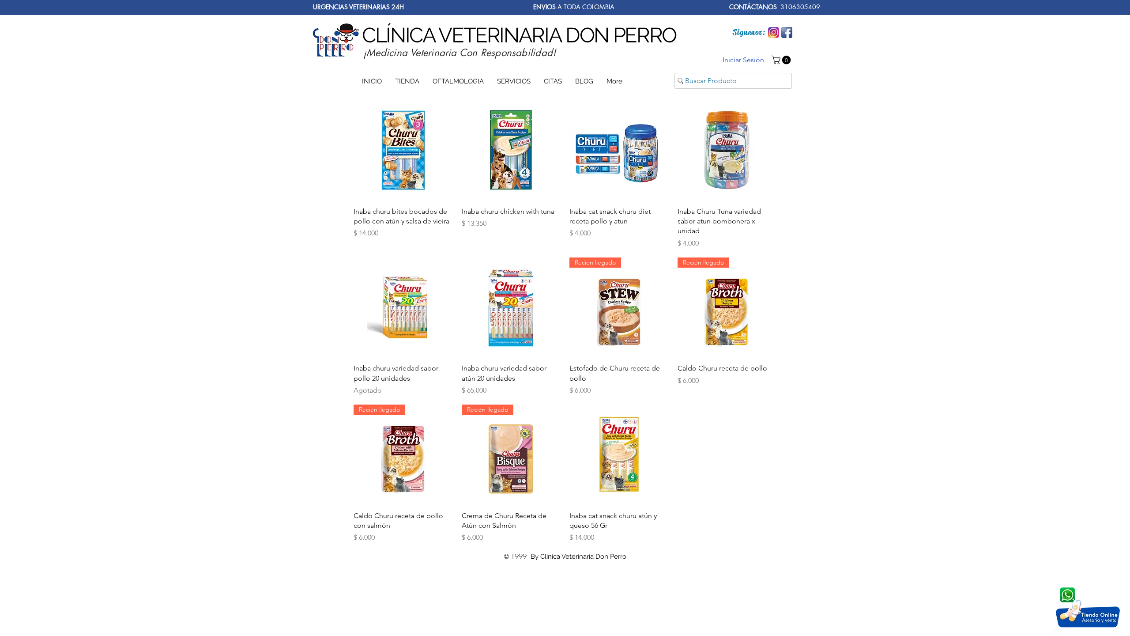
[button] (782, 60)
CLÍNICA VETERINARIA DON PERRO (519, 35)
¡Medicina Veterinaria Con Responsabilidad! (459, 52)
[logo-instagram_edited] (773, 32)
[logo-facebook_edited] (786, 32)
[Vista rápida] (403, 150)
